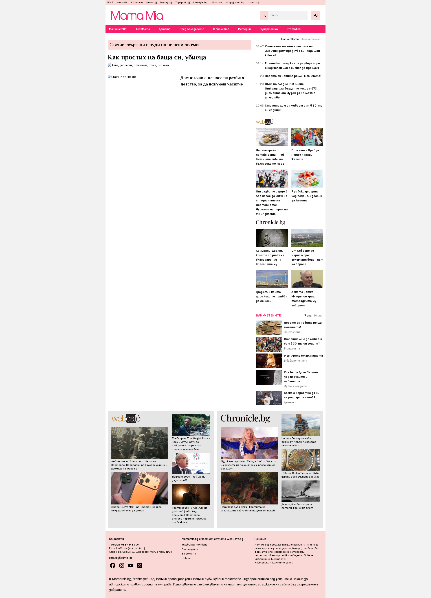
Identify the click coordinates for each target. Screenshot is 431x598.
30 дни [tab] (317, 315)
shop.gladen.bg (235, 2)
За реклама (189, 553)
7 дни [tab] (308, 315)
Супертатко (269, 29)
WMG (110, 2)
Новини (186, 558)
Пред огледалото (192, 29)
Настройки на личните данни (274, 562)
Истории (244, 29)
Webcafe (122, 2)
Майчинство (118, 29)
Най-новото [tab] (290, 39)
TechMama (143, 29)
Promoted (294, 29)
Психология (292, 332)
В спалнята (221, 29)
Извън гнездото (295, 386)
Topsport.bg (182, 2)
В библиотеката (295, 360)
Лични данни (190, 549)
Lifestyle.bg (200, 2)
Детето (165, 29)
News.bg (151, 2)
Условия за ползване (194, 544)
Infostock (216, 2)
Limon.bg (253, 2)
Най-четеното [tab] (311, 39)
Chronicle (137, 2)
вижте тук (278, 559)
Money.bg (166, 2)
